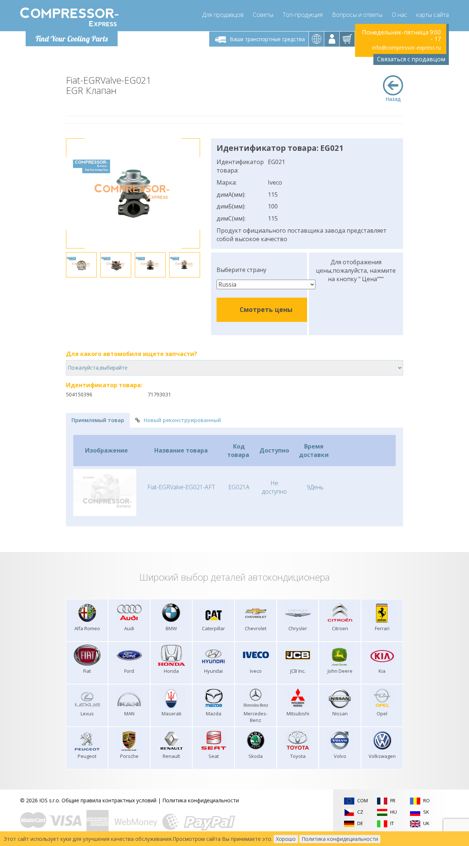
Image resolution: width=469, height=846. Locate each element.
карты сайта (432, 14)
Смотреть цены (266, 309)
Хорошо (286, 838)
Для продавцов (223, 14)
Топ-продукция (302, 14)
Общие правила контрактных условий (109, 800)
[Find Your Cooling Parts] (69, 16)
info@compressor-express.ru (406, 47)
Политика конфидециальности (200, 800)
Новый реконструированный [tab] (182, 420)
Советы (263, 14)
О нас (399, 14)
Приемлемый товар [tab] (97, 420)
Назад (392, 98)
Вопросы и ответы (357, 14)
